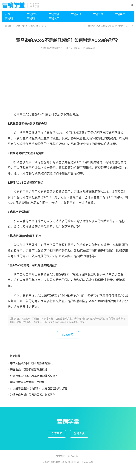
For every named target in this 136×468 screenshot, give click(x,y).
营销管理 (76, 14)
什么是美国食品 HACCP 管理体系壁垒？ (34, 375)
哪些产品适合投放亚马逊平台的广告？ (111, 26)
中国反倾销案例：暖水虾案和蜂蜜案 (31, 363)
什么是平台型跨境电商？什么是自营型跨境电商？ (39, 388)
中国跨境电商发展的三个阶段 (27, 382)
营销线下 (10, 18)
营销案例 (54, 14)
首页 (7, 14)
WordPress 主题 (85, 462)
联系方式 (79, 433)
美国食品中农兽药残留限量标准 (28, 369)
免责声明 (57, 433)
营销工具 (98, 14)
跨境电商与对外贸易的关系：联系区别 (32, 394)
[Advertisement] (68, 83)
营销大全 (54, 18)
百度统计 (60, 455)
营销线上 (32, 18)
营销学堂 (13, 5)
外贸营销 (33, 26)
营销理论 (32, 14)
